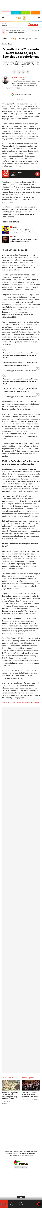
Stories (33, 1111)
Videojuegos (36, 703)
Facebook (14, 72)
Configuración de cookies (27, 1153)
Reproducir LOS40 (37, 174)
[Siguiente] (39, 39)
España (4, 25)
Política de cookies (12, 1153)
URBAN (34, 13)
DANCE (24, 13)
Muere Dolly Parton (25, 39)
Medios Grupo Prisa (21, 1167)
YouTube (17, 1111)
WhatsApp (23, 72)
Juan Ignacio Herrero (18, 77)
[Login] (39, 18)
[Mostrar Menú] (3, 18)
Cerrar (39, 31)
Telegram (28, 72)
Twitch (29, 1111)
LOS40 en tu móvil (14, 1155)
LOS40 (5, 13)
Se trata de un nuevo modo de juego (16, 551)
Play (39, 1204)
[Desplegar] (21, 1197)
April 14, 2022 (30, 371)
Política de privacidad (30, 1151)
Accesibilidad (18, 1151)
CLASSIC (15, 13)
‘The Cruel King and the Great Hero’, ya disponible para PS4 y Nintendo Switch (10, 1096)
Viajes (10, 44)
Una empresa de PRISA (21, 1162)
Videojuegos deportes (24, 703)
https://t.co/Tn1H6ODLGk (27, 363)
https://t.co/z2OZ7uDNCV (19, 365)
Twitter (19, 72)
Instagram (8, 1111)
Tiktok (12, 1111)
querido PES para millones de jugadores (19, 105)
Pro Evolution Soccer (8, 703)
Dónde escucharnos (27, 1155)
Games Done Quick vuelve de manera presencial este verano (30, 1095)
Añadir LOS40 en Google (23, 94)
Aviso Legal (8, 1151)
